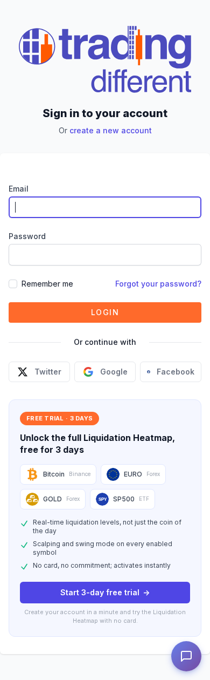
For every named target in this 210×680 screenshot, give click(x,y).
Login (105, 312)
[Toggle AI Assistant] (186, 656)
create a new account (110, 130)
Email (19, 188)
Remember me (47, 283)
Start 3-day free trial (105, 592)
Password (27, 236)
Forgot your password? (158, 283)
